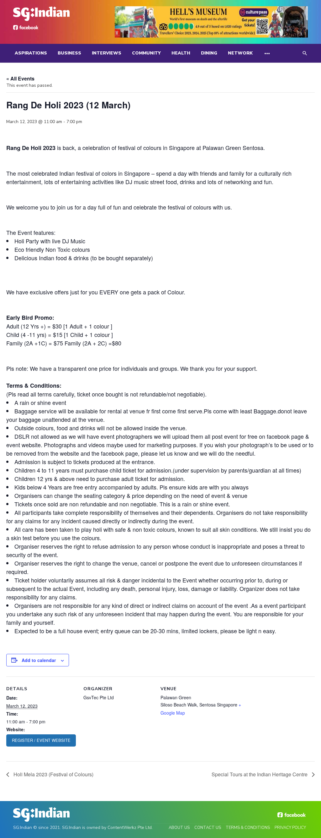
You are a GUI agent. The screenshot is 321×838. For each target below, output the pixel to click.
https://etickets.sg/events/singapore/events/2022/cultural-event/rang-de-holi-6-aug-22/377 (41, 740)
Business (69, 53)
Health (180, 53)
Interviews (106, 53)
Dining (209, 53)
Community (146, 53)
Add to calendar (39, 660)
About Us (179, 827)
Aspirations (31, 53)
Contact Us (207, 827)
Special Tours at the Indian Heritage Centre (260, 774)
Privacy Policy (290, 827)
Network (240, 53)
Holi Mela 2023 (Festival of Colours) (52, 774)
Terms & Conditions (248, 827)
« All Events (20, 78)
